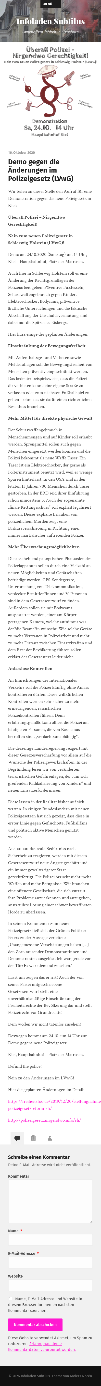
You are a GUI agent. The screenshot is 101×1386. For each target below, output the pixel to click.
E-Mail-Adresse (23, 1253)
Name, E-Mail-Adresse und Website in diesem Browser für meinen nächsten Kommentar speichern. (45, 1305)
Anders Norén (81, 1376)
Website (15, 1276)
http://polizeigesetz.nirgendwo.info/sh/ (44, 1120)
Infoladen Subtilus (50, 21)
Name (15, 1231)
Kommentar (18, 1176)
